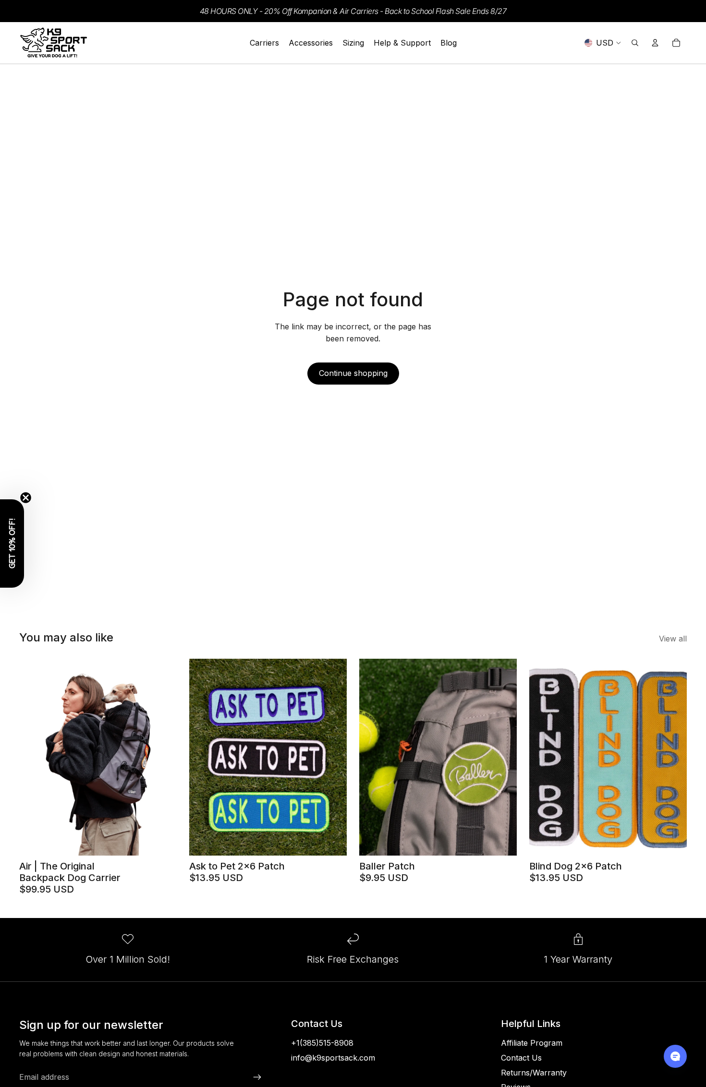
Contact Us (521, 1058)
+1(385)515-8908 (322, 1043)
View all (673, 638)
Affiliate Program (531, 1043)
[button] (12, 543)
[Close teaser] (26, 498)
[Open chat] (675, 1056)
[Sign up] (257, 1077)
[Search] (634, 43)
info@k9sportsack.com (333, 1058)
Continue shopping (353, 373)
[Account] (655, 42)
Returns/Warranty (534, 1072)
